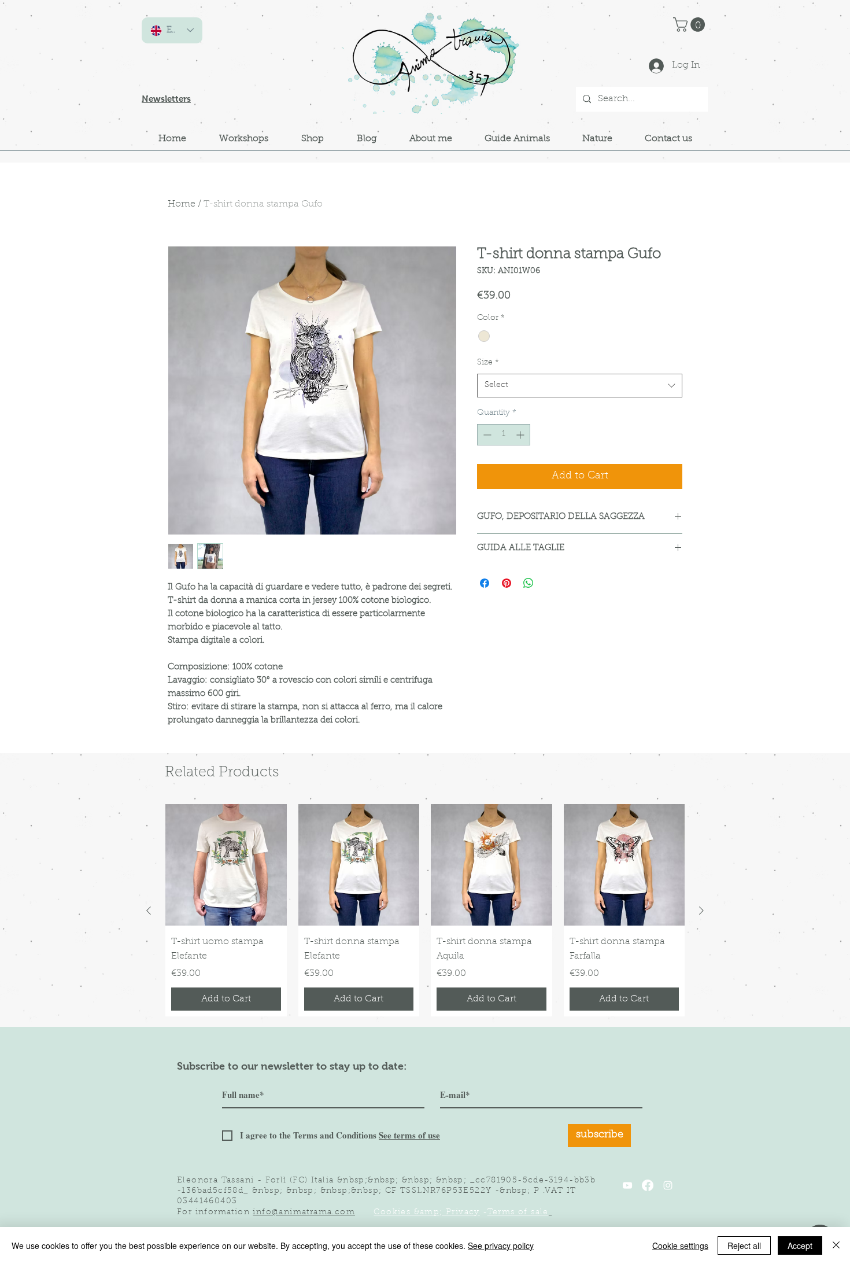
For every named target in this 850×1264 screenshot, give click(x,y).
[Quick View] (226, 865)
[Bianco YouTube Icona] (627, 1185)
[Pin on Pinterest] (506, 583)
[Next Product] (701, 910)
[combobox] (579, 385)
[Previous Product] (149, 910)
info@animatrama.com (304, 1212)
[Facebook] (647, 1185)
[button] (690, 24)
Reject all (744, 1245)
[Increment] (521, 435)
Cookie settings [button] (680, 1245)
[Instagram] (668, 1185)
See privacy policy (501, 1245)
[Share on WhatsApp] (528, 583)
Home (181, 204)
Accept (800, 1245)
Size (488, 363)
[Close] (836, 1245)
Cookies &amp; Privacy (426, 1212)
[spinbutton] (503, 435)
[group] (425, 910)
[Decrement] (486, 435)
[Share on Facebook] (484, 583)
